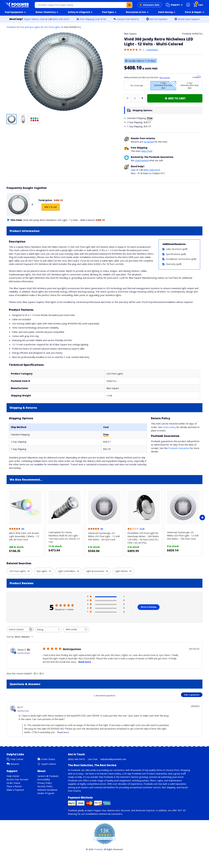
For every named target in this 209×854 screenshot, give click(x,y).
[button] (174, 5)
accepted (149, 141)
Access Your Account (17, 779)
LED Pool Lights (52, 27)
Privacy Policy (44, 782)
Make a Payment (15, 789)
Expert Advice (31, 19)
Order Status (48, 759)
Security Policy (44, 786)
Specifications (173, 254)
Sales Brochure (174, 248)
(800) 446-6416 (60, 19)
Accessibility (43, 779)
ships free (146, 151)
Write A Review (148, 607)
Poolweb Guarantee (178, 448)
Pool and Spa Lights (29, 27)
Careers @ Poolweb (47, 776)
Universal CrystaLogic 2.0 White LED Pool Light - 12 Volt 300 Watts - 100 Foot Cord (183, 535)
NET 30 (182, 810)
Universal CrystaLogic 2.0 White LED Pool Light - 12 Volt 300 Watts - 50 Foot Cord (104, 536)
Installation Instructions (178, 258)
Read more (84, 661)
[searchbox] (17, 629)
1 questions (152, 49)
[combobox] (83, 5)
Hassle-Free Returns (128, 19)
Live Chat (92, 759)
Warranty (171, 264)
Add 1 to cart (50, 207)
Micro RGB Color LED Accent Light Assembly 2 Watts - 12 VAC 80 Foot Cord (24, 536)
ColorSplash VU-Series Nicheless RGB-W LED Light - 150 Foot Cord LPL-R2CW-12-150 (64, 537)
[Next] (202, 517)
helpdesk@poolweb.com (113, 759)
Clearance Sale (151, 5)
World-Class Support (189, 19)
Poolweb (11, 27)
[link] (174, 98)
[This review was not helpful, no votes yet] (40, 673)
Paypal (97, 810)
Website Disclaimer (47, 789)
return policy (169, 427)
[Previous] (6, 517)
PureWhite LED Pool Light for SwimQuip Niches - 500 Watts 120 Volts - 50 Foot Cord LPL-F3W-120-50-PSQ (143, 537)
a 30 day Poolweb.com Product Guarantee (144, 773)
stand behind (142, 160)
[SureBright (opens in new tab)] (196, 77)
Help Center (17, 759)
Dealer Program (45, 793)
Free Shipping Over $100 (93, 19)
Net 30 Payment (158, 19)
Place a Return (14, 786)
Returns (15, 763)
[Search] (129, 5)
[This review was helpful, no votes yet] (35, 673)
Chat (42, 19)
